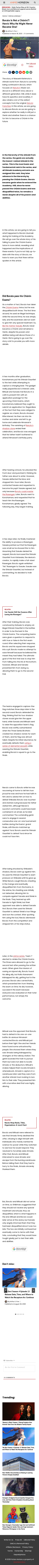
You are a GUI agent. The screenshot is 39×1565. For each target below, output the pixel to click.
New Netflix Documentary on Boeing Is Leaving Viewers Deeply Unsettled (17, 1474)
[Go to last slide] (5, 1290)
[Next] (33, 1290)
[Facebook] (9, 72)
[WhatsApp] (27, 72)
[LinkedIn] (16, 72)
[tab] (15, 1314)
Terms (10, 1551)
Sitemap (28, 1551)
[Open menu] (4, 2)
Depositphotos (19, 1554)
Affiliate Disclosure (13, 1547)
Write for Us (8, 1540)
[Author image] (3, 31)
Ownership (18, 1551)
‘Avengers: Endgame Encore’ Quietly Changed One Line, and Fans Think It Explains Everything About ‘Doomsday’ (18, 1500)
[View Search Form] (35, 2)
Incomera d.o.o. (20, 1562)
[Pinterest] (20, 72)
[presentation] (19, 1277)
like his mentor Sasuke (12, 326)
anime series (18, 956)
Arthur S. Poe (12, 31)
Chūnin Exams (11, 307)
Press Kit (18, 1540)
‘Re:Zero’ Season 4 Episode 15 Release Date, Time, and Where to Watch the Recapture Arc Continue (19, 1294)
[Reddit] (23, 72)
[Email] (30, 72)
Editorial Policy (29, 1540)
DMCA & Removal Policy (19, 1543)
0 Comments (29, 34)
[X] (13, 72)
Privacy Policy (27, 1547)
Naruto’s (16, 88)
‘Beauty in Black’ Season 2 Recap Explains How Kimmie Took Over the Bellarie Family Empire (17, 1423)
